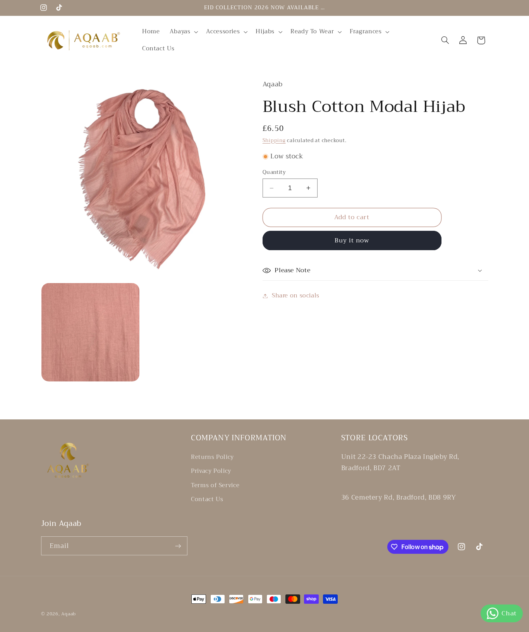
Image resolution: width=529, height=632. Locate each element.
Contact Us (207, 499)
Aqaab (68, 614)
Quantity (274, 172)
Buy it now (352, 240)
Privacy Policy (211, 471)
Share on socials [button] (295, 295)
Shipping (274, 140)
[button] (183, 31)
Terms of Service (215, 485)
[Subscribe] (178, 545)
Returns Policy (212, 457)
